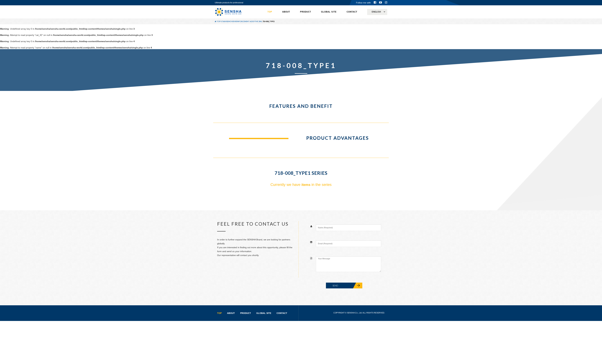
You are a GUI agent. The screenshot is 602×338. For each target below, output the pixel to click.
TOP (269, 12)
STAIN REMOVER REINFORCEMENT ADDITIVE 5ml (241, 21)
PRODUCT (305, 12)
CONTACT (352, 12)
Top (218, 21)
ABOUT (286, 12)
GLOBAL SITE (329, 12)
